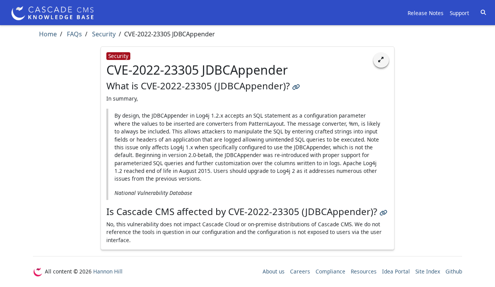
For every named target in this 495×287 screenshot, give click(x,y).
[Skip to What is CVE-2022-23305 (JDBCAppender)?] (296, 85)
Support (459, 13)
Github (454, 271)
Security (103, 34)
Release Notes (426, 13)
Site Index (427, 271)
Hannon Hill (108, 271)
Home (48, 34)
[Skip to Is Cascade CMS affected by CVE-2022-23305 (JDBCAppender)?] (383, 211)
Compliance (330, 271)
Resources (364, 271)
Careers (300, 271)
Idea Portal (396, 271)
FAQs (73, 34)
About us (274, 271)
